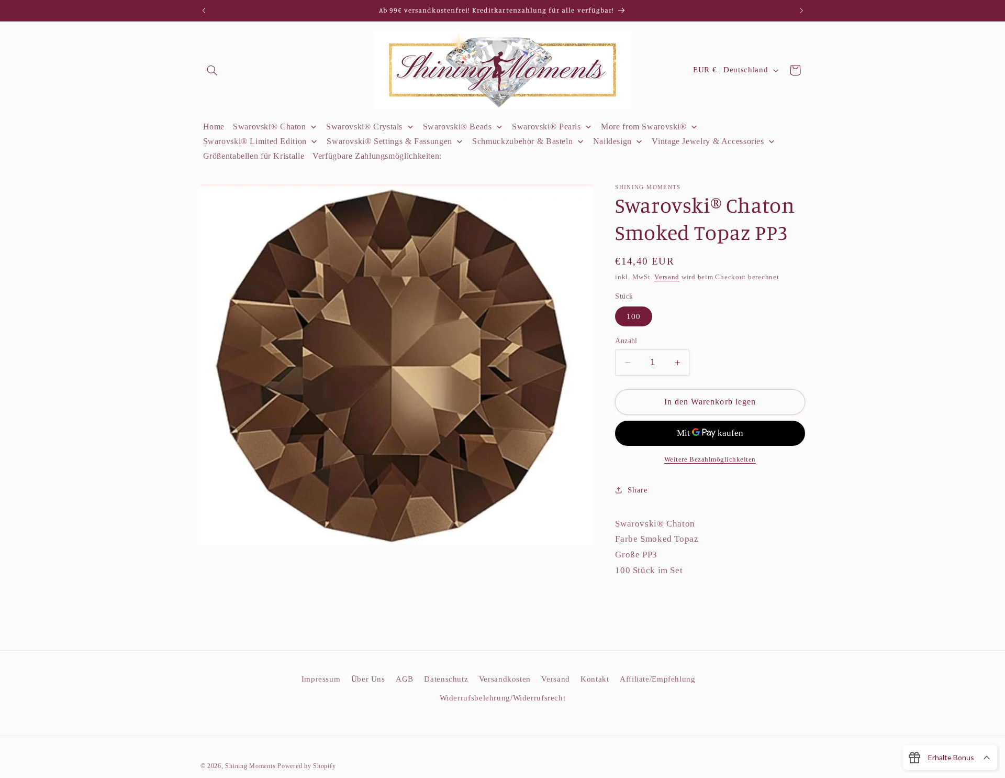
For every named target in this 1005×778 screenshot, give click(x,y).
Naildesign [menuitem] (612, 141)
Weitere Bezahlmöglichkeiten (710, 459)
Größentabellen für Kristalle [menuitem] (254, 155)
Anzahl (626, 341)
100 (634, 316)
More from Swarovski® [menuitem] (644, 126)
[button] (212, 70)
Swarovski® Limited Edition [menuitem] (255, 141)
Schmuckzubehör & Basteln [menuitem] (522, 141)
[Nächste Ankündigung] (801, 10)
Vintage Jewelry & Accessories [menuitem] (708, 141)
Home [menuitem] (214, 126)
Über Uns (368, 679)
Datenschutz (446, 679)
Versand (666, 277)
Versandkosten (505, 679)
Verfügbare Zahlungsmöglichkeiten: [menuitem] (377, 155)
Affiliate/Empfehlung (658, 679)
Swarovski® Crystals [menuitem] (364, 126)
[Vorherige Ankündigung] (203, 10)
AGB (405, 679)
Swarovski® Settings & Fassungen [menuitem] (389, 141)
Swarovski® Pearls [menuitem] (546, 126)
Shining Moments (251, 766)
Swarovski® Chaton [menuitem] (269, 126)
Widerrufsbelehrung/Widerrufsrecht (503, 698)
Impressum (321, 679)
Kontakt (594, 679)
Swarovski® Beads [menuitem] (457, 126)
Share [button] (637, 490)
